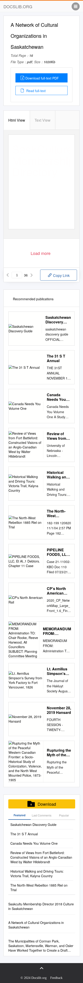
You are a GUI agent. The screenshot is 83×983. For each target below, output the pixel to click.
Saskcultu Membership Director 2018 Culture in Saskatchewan (41, 906)
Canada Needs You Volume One (57, 397)
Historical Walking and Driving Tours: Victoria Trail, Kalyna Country (58, 474)
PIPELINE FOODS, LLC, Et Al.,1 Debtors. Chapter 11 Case (58, 552)
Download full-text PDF (42, 78)
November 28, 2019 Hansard (59, 710)
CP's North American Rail (56, 590)
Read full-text (35, 90)
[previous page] (7, 275)
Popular (64, 815)
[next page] (31, 275)
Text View (42, 120)
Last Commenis (41, 815)
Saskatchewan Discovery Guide (58, 319)
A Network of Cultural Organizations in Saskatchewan (36, 924)
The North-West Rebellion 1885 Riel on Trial (57, 513)
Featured (19, 815)
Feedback (56, 978)
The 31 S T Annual (56, 358)
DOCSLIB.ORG (17, 6)
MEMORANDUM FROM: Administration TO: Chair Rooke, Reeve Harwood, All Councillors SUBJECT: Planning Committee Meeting (57, 631)
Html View (16, 120)
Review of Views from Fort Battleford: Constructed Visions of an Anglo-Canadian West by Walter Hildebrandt (58, 436)
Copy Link (61, 275)
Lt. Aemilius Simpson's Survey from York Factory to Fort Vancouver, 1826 (58, 671)
